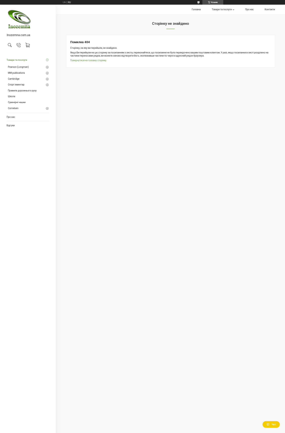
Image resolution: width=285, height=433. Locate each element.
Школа (11, 96)
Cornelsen (13, 108)
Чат (273, 424)
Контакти (270, 9)
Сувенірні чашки (17, 102)
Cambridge (13, 78)
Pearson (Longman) (18, 67)
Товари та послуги (17, 60)
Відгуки (11, 125)
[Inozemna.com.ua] (28, 19)
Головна (196, 9)
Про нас (11, 117)
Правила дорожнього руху (22, 90)
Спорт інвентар (16, 84)
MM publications (16, 73)
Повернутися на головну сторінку (88, 60)
